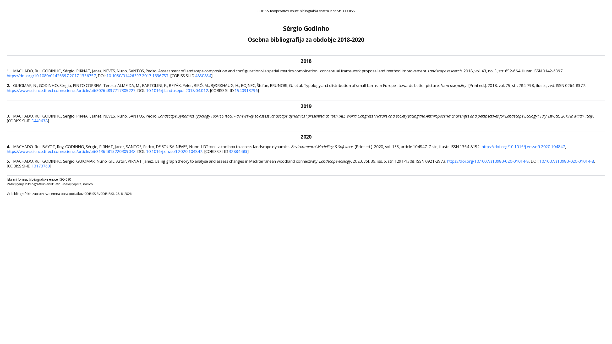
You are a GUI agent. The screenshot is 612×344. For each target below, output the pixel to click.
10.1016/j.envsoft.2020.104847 (174, 151)
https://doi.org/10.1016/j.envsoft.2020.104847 (523, 146)
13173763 (41, 166)
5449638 (40, 121)
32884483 (238, 151)
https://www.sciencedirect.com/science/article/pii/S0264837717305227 (71, 90)
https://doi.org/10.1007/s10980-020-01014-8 (488, 161)
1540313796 (246, 90)
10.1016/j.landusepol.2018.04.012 (177, 90)
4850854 (203, 75)
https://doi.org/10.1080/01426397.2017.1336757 (51, 75)
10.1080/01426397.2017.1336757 (137, 75)
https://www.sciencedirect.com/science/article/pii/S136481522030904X (71, 151)
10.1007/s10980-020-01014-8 (566, 161)
